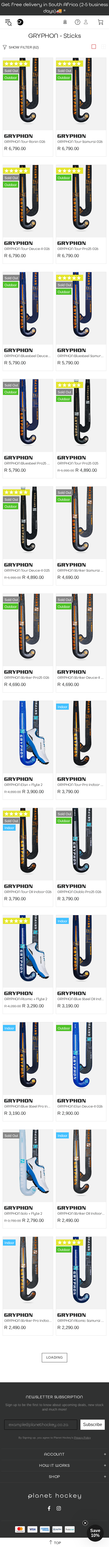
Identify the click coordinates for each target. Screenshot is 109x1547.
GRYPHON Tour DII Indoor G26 (28, 892)
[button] (95, 1533)
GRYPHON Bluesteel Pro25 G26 (28, 463)
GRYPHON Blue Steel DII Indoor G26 (81, 999)
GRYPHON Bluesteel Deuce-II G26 (28, 356)
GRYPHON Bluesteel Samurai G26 (81, 356)
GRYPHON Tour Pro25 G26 (77, 249)
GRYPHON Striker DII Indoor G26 (81, 1213)
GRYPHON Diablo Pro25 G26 (79, 892)
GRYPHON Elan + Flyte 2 (23, 785)
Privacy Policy (82, 1437)
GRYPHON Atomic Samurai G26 (81, 1321)
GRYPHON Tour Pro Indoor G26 (81, 785)
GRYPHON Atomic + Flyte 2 (25, 999)
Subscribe (92, 1424)
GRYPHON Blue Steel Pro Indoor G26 (28, 1106)
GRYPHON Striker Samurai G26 (81, 570)
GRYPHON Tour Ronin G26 (24, 142)
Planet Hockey (20, 22)
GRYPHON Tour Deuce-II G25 (27, 570)
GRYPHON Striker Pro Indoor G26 (28, 1321)
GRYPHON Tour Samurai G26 (80, 142)
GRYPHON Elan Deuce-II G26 (80, 1106)
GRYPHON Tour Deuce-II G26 (27, 249)
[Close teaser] (85, 1523)
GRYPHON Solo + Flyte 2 (23, 1213)
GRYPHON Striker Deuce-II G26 (81, 678)
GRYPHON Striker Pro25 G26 (26, 678)
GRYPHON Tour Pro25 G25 (77, 463)
